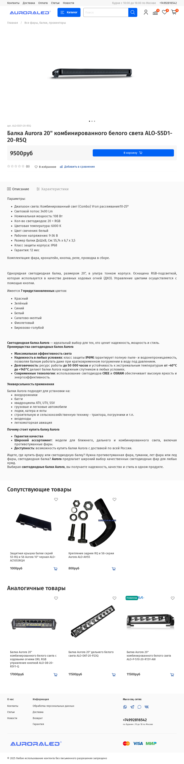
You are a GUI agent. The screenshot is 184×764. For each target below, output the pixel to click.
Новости (68, 3)
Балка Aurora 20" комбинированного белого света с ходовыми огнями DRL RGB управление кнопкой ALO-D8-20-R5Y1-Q (33, 659)
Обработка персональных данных (53, 706)
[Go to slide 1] (89, 121)
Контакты (13, 3)
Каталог (72, 12)
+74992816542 (168, 3)
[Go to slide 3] (94, 121)
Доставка (29, 3)
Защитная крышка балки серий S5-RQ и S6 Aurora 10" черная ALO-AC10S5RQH (33, 557)
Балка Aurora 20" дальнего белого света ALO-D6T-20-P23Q (91, 653)
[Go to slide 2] (92, 121)
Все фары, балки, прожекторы (45, 22)
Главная (12, 22)
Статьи (55, 3)
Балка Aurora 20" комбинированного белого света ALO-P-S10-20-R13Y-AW (149, 655)
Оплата (43, 3)
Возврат (38, 718)
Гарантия (38, 724)
